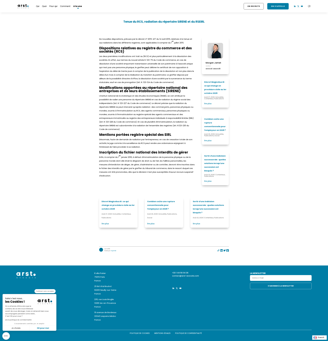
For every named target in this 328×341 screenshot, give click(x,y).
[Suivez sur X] (298, 6)
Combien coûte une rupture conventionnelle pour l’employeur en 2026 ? (161, 205)
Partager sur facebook (227, 250)
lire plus (208, 103)
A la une (77, 6)
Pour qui (53, 6)
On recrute (253, 6)
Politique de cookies (140, 333)
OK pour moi (43, 328)
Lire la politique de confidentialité (18, 320)
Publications (219, 99)
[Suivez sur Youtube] (302, 6)
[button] (6, 336)
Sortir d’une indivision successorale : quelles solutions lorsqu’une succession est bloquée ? (215, 163)
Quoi (44, 6)
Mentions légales (162, 333)
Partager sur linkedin (221, 250)
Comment (65, 6)
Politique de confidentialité (188, 333)
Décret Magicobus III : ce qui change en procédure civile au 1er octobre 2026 (118, 205)
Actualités (219, 97)
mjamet (113, 251)
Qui (37, 6)
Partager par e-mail (218, 250)
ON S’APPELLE (278, 6)
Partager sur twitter (224, 250)
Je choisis (15, 328)
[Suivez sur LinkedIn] (294, 6)
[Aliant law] (309, 6)
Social (216, 136)
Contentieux (209, 99)
